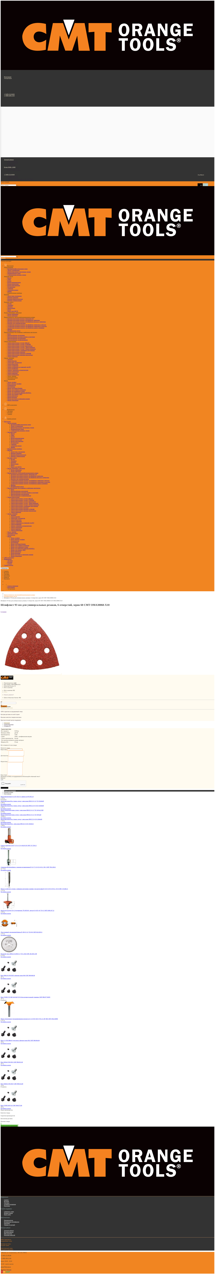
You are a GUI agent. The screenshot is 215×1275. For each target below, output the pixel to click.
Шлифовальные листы (13, 331)
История (9, 562)
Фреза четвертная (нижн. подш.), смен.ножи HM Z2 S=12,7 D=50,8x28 (21, 814)
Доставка (10, 560)
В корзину (3, 706)
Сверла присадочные (10, 341)
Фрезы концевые (12, 397)
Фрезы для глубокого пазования (16, 389)
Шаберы (9, 329)
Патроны (10, 306)
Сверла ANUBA (12, 361)
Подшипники (11, 287)
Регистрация (7, 77)
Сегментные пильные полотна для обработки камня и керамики (25, 328)
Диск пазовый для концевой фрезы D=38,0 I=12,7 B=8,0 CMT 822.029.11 (21, 932)
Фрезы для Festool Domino (14, 388)
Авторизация (8, 78)
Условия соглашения (10, 1204)
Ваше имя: (4, 749)
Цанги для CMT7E (12, 311)
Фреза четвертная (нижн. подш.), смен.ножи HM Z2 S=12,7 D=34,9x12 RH (22, 810)
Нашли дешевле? (9, 694)
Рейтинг (3, 778)
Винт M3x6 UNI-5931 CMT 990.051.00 (12, 1062)
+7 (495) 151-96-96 (9, 94)
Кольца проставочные (13, 285)
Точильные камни (12, 377)
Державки (10, 305)
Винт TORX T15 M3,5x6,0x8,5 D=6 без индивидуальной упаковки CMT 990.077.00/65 (25, 997)
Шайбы (9, 291)
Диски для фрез (11, 382)
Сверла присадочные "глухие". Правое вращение (21, 349)
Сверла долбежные (12, 365)
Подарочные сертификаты (11, 1222)
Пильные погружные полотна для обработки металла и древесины (26, 321)
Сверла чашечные (12, 356)
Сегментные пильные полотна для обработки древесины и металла (26, 324)
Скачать (9, 563)
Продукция (10, 266)
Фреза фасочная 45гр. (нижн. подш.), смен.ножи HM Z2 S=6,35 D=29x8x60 (22, 805)
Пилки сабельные (12, 315)
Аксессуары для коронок (14, 296)
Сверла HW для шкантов (14, 362)
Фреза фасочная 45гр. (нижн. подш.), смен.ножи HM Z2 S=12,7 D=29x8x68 (22, 801)
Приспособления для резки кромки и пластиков (21, 337)
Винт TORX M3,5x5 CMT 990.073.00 (11, 1105)
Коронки (6, 294)
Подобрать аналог (6, 804)
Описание (7, 723)
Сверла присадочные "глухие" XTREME (19, 344)
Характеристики (9, 724)
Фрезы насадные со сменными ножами (18, 399)
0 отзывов (3, 612)
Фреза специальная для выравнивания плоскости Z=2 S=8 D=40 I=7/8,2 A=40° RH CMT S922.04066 (29, 1019)
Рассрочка (7, 575)
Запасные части (8, 276)
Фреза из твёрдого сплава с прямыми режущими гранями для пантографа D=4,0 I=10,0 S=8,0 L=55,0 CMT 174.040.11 (34, 889)
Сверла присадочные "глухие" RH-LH (18, 343)
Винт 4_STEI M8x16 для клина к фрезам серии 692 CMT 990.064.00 (20, 1040)
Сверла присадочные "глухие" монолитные (19, 346)
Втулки (9, 303)
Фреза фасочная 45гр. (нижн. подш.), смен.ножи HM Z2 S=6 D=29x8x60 (21, 819)
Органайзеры (11, 386)
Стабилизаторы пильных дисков (16, 275)
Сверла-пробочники (13, 374)
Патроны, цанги (8, 302)
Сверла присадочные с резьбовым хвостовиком (21, 350)
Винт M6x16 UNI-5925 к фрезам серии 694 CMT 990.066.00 (18, 975)
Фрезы (6, 380)
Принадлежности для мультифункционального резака (19, 317)
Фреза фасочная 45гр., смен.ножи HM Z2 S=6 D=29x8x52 (17, 824)
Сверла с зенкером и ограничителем (17, 370)
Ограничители (11, 385)
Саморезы (10, 288)
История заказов (8, 1232)
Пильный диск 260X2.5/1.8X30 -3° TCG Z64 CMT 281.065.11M (19, 954)
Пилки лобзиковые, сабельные (13, 312)
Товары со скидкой (9, 1225)
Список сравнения (12, 162)
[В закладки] (8, 706)
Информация (10, 409)
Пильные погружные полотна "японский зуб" (20, 318)
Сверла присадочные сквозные (16, 352)
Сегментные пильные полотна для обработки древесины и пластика (27, 326)
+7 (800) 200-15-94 (9, 95)
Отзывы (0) (7, 726)
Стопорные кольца (12, 290)
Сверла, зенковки (9, 358)
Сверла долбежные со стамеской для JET (19, 367)
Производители (8, 1220)
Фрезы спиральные (12, 400)
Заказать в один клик (7, 708)
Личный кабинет (9, 1230)
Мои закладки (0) (12, 161)
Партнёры (7, 1223)
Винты (9, 278)
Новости (6, 577)
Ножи (9, 334)
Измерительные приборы (14, 293)
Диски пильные (8, 267)
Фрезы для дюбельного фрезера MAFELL (19, 393)
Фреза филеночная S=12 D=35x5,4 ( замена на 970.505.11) (17, 796)
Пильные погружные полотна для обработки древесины (23, 320)
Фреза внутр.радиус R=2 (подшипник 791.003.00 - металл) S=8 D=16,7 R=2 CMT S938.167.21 (27, 910)
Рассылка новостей (9, 1235)
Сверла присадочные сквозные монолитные (20, 355)
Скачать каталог (11, 418)
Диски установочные (13, 270)
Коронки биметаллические (15, 299)
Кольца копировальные (14, 282)
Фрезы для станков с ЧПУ (14, 394)
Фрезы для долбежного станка (16, 391)
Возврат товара (8, 1213)
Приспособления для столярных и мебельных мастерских (20, 332)
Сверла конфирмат (12, 368)
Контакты (7, 578)
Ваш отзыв (4, 775)
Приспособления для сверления (16, 338)
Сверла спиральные (13, 371)
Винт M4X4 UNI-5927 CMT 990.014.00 (12, 1084)
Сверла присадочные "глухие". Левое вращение (21, 347)
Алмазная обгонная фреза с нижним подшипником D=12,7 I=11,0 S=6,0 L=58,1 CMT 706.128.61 (28, 867)
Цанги (9, 309)
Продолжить (4, 787)
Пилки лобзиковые (12, 314)
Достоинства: (4, 755)
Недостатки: (4, 761)
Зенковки (10, 359)
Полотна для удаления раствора (16, 323)
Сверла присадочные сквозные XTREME (19, 353)
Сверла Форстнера (12, 364)
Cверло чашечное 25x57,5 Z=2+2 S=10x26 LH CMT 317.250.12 (19, 845)
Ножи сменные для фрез (14, 383)
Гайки (9, 279)
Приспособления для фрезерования (17, 340)
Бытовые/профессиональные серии (17, 269)
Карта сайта (7, 1214)
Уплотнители (11, 379)
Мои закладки (8, 1233)
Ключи (9, 281)
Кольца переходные (13, 284)
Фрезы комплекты (12, 396)
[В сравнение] (9, 706)
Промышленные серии (13, 273)
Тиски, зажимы (11, 376)
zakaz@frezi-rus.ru (6, 1267)
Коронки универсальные (14, 300)
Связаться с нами (9, 1211)
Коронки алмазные (12, 297)
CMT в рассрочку (12, 405)
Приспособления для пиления (16, 335)
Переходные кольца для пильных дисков (19, 272)
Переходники (11, 308)
